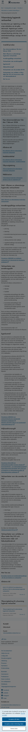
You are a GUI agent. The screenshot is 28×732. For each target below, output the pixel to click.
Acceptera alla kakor (14, 719)
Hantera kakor (14, 728)
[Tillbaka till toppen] (24, 728)
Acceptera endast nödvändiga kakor (14, 724)
